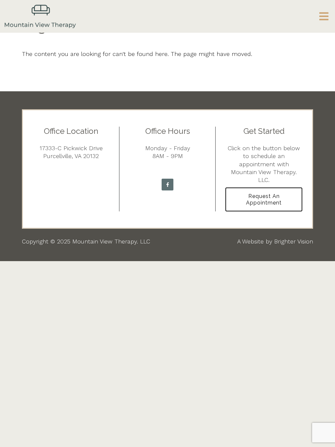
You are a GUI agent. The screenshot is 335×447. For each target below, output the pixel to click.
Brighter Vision (293, 241)
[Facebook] (167, 184)
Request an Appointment (264, 199)
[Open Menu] (323, 16)
